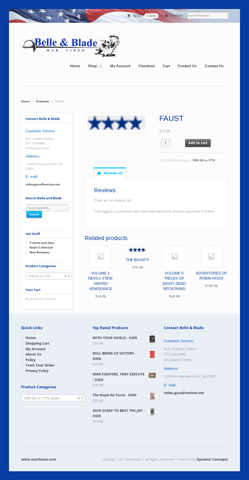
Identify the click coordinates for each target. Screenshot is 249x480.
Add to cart (197, 143)
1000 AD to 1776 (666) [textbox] (51, 398)
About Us (33, 354)
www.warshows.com (38, 459)
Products (42, 101)
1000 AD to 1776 (203, 160)
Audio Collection (41, 247)
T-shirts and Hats (41, 243)
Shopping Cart (37, 343)
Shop (92, 66)
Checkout (176, 15)
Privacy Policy (37, 370)
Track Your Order (40, 365)
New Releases (39, 252)
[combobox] (48, 276)
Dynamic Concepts (212, 459)
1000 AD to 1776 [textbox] (47, 276)
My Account (120, 66)
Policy (31, 359)
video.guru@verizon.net (43, 184)
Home (75, 66)
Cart (166, 66)
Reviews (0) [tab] (113, 173)
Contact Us (187, 66)
